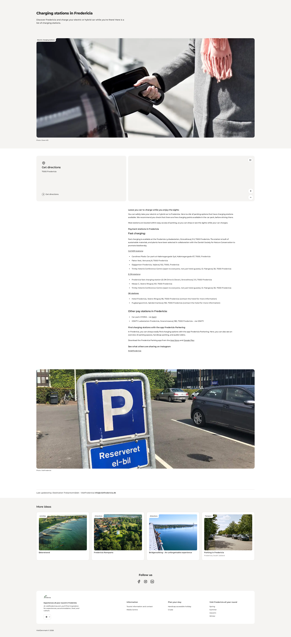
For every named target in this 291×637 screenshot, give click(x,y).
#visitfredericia (134, 351)
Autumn (212, 613)
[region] (191, 178)
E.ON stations (134, 274)
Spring (212, 606)
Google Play (189, 340)
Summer (213, 610)
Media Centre (132, 610)
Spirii (154, 317)
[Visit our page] (139, 582)
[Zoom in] (250, 191)
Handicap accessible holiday (179, 606)
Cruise (170, 610)
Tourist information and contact (140, 606)
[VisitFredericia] (47, 596)
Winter (212, 616)
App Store (174, 340)
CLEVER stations (135, 251)
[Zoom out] (250, 197)
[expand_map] (250, 160)
